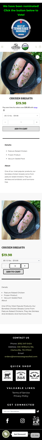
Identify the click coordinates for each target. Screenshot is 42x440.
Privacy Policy (21, 396)
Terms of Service (21, 392)
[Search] (36, 47)
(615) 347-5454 (25, 343)
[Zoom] (37, 57)
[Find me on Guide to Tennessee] (21, 19)
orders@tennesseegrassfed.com (21, 356)
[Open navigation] (2, 47)
